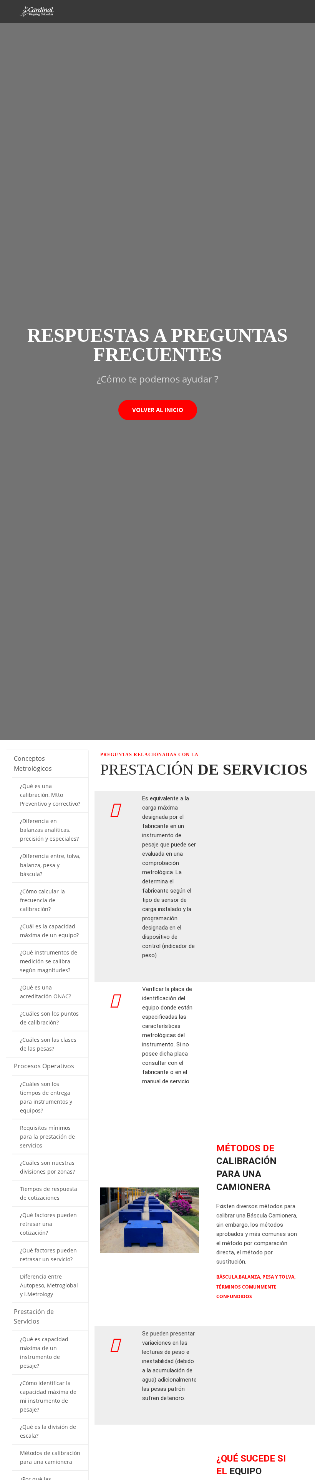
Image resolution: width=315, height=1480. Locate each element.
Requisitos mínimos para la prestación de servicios (47, 1136)
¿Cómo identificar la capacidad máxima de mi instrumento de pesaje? (48, 1396)
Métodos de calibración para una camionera (50, 1457)
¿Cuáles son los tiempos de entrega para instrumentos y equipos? (46, 1097)
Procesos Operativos (44, 1066)
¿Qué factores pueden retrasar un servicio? (48, 1255)
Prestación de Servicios (34, 1316)
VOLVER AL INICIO (157, 410)
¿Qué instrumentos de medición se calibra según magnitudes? (48, 961)
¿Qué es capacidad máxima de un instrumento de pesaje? (44, 1352)
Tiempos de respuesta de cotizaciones (48, 1193)
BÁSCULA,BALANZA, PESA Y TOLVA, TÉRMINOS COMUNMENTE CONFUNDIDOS (255, 1287)
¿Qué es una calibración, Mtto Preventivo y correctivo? (50, 794)
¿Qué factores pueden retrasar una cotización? (48, 1223)
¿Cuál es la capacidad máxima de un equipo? (49, 931)
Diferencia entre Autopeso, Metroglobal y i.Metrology (49, 1285)
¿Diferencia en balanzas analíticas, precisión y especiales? (49, 829)
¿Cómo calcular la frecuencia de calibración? (42, 900)
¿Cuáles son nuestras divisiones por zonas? (47, 1167)
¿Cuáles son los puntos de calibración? (49, 1018)
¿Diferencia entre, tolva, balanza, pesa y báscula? (50, 864)
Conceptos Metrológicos (33, 763)
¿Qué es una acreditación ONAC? (45, 992)
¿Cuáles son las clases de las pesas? (48, 1044)
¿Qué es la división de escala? (48, 1431)
